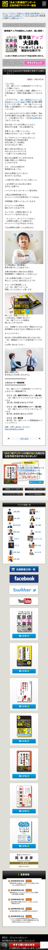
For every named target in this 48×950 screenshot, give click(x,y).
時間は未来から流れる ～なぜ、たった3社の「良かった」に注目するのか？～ (24, 883)
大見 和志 (37, 532)
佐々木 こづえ (37, 538)
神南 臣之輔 (16, 525)
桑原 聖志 (16, 532)
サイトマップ (29, 940)
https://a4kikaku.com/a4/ (14, 429)
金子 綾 (37, 518)
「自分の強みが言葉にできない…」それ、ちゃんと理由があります (24, 902)
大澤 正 (16, 538)
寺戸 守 (16, 545)
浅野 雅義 (16, 511)
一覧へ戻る (24, 439)
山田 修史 (16, 559)
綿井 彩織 (16, 552)
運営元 (4, 937)
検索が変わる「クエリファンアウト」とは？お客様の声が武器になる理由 (24, 893)
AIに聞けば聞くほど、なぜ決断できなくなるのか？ (24, 911)
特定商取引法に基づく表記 (12, 940)
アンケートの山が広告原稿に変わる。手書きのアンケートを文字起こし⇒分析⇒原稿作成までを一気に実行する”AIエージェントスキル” (24, 920)
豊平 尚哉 (37, 545)
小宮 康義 (37, 525)
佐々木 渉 (37, 552)
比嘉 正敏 (16, 518)
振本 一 (37, 511)
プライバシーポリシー (17, 937)
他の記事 (33, 118)
